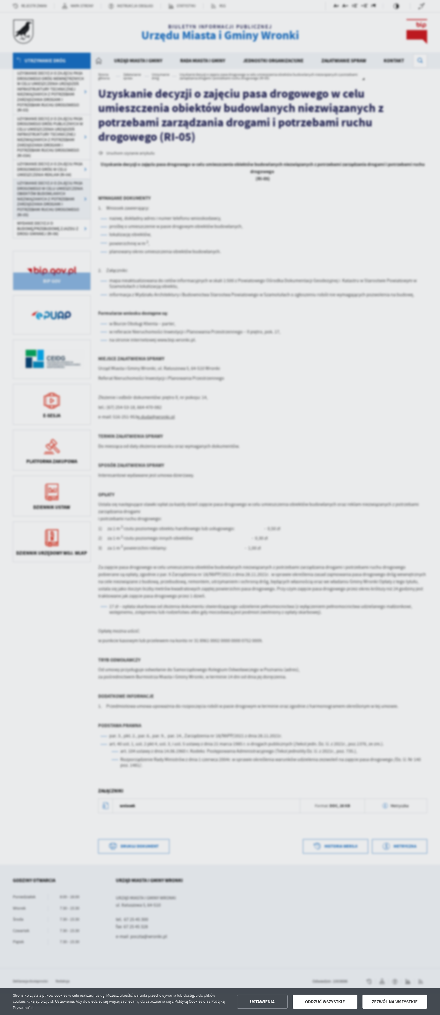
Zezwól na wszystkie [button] (395, 1002)
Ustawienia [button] (262, 1002)
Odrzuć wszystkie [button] (325, 1002)
